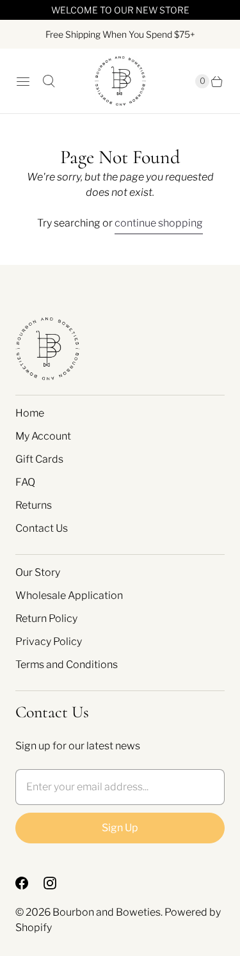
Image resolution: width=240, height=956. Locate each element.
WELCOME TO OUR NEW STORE (120, 9)
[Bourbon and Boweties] (120, 81)
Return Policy (46, 618)
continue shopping (159, 223)
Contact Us (41, 528)
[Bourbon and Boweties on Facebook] (29, 883)
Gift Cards (39, 459)
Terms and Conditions (66, 664)
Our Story (37, 572)
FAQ (25, 482)
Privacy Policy (48, 641)
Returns (33, 505)
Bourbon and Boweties (106, 912)
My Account (43, 436)
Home (29, 413)
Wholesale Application (69, 595)
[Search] (48, 81)
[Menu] (23, 81)
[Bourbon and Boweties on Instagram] (58, 883)
